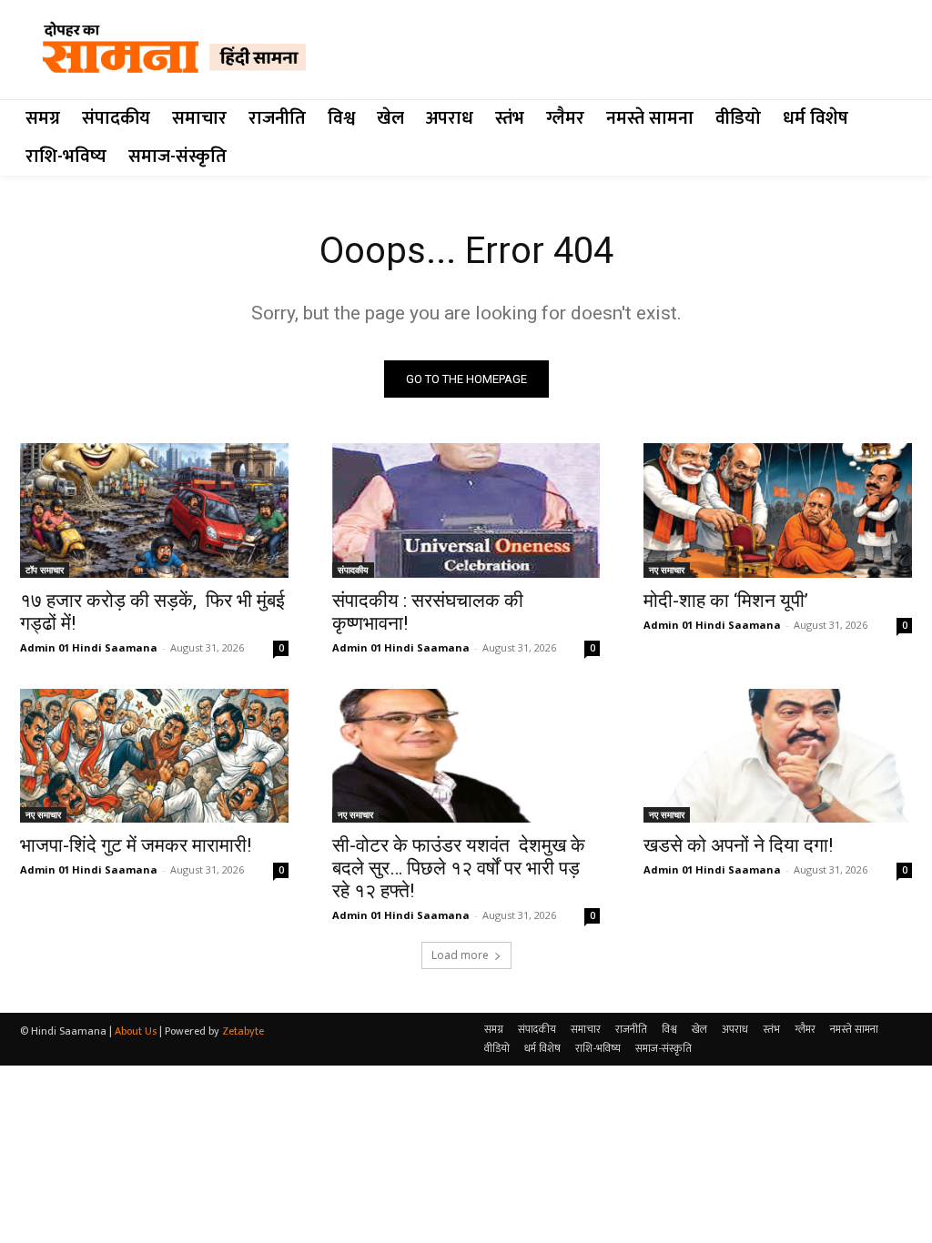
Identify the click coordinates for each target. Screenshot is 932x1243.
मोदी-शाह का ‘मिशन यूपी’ (725, 600)
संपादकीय (353, 569)
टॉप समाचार (44, 569)
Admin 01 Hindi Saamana (88, 647)
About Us (136, 1031)
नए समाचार (666, 569)
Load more (460, 955)
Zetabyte (243, 1031)
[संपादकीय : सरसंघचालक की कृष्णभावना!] (466, 510)
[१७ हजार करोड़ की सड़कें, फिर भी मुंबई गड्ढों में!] (154, 510)
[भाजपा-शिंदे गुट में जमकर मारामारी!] (154, 756)
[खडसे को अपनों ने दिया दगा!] (777, 756)
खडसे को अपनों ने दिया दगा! (738, 845)
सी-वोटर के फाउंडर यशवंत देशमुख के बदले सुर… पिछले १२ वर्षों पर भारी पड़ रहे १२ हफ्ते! (458, 868)
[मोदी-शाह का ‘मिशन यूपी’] (777, 510)
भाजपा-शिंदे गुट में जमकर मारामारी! (135, 845)
